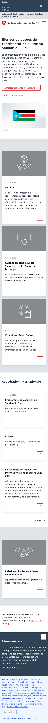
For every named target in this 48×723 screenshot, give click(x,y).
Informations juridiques (17, 706)
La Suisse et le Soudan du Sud (21, 23)
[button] (43, 637)
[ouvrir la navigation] (44, 22)
